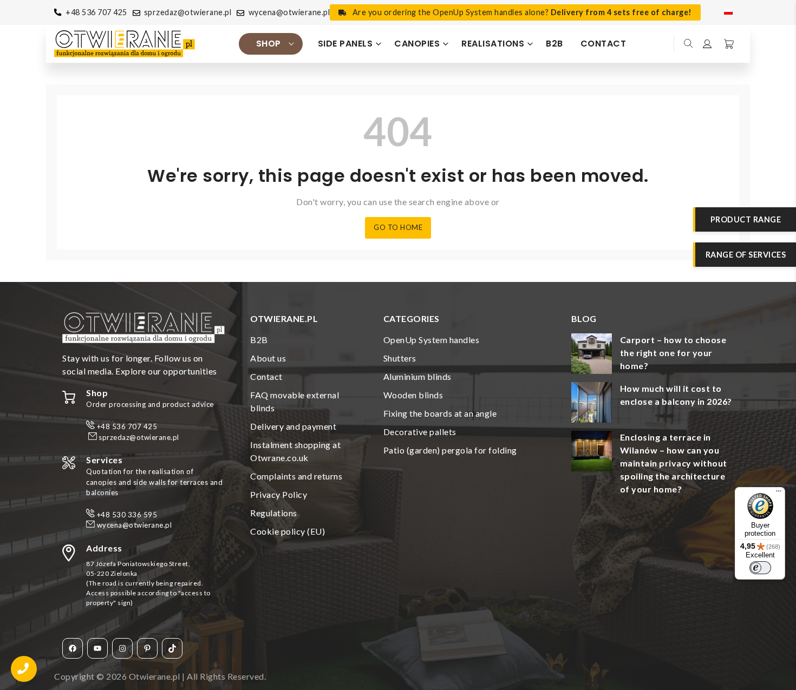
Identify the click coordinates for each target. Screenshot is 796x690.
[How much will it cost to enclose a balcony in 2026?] (591, 404)
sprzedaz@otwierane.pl (188, 12)
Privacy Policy (278, 494)
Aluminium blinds (417, 376)
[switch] (760, 567)
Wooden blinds (413, 395)
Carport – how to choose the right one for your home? (673, 352)
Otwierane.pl (154, 676)
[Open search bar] (689, 43)
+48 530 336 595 (127, 514)
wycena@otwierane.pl (289, 12)
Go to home (398, 227)
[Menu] (778, 493)
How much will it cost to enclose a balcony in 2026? (676, 394)
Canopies (417, 43)
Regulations (273, 513)
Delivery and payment (293, 426)
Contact (603, 43)
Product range (745, 219)
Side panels (345, 43)
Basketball (727, 44)
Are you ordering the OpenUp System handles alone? (522, 12)
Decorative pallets (419, 431)
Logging (708, 44)
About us (268, 358)
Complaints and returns (296, 476)
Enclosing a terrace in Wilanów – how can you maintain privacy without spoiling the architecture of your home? (673, 463)
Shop (268, 43)
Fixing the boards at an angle (440, 413)
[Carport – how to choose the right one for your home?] (591, 355)
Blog (584, 318)
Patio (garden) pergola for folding (450, 450)
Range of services (746, 254)
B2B (554, 43)
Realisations (492, 43)
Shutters (399, 358)
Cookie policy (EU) (287, 531)
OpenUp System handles (431, 339)
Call (24, 669)
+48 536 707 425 (96, 12)
